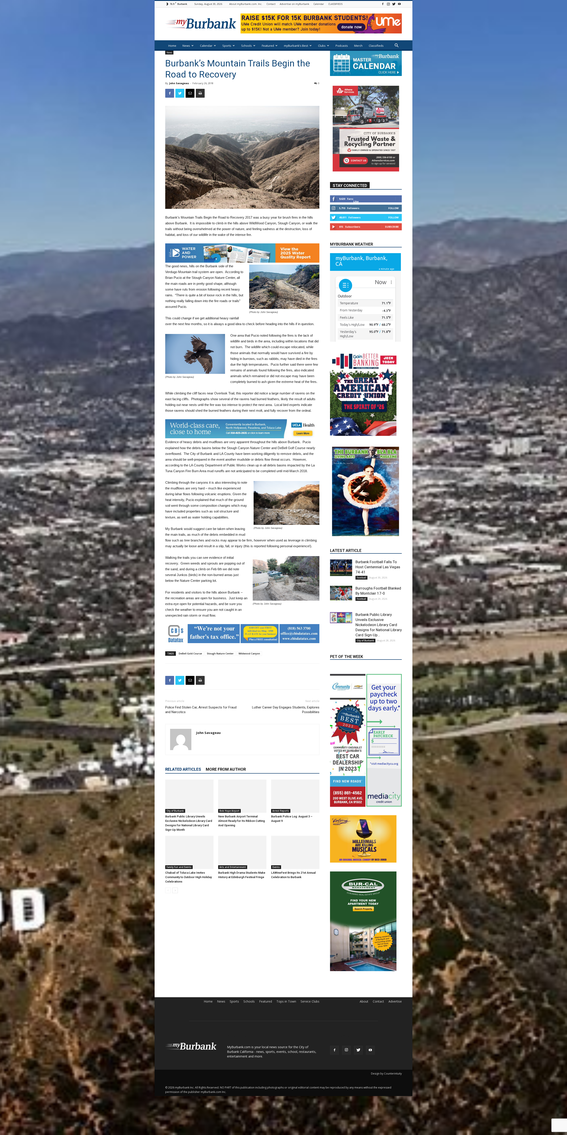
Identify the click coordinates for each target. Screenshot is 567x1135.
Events (276, 867)
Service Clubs (310, 1011)
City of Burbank (175, 810)
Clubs (322, 46)
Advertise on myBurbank (294, 4)
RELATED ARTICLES (183, 769)
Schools (246, 46)
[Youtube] (399, 4)
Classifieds (376, 46)
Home (172, 46)
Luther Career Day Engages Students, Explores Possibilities (285, 709)
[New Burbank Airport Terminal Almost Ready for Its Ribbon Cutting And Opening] (242, 796)
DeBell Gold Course (190, 653)
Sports (226, 46)
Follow (393, 221)
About (364, 1011)
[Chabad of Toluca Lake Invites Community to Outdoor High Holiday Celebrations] (189, 852)
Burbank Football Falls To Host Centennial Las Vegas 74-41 (377, 543)
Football (361, 554)
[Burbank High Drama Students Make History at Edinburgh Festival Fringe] (242, 852)
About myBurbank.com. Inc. (245, 4)
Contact (271, 4)
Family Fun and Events (179, 867)
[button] (396, 46)
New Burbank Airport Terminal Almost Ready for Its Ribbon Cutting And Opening (241, 821)
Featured (268, 46)
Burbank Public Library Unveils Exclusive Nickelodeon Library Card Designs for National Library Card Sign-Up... (378, 601)
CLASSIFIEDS (335, 4)
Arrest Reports (280, 810)
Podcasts (342, 46)
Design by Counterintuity (386, 1083)
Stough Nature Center (220, 653)
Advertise (395, 1011)
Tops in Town (286, 1011)
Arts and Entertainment (232, 867)
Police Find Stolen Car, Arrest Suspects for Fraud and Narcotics (201, 709)
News (186, 46)
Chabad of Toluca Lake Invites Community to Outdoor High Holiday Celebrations (188, 877)
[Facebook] (382, 4)
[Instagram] (388, 4)
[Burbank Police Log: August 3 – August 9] (295, 796)
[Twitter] (393, 4)
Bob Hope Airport (229, 810)
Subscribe (392, 239)
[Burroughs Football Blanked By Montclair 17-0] (341, 570)
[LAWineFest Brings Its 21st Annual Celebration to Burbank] (295, 852)
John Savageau (179, 83)
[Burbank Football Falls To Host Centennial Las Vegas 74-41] (341, 544)
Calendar (318, 4)
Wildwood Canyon (249, 653)
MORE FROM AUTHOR (226, 769)
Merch (358, 46)
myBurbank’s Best (296, 46)
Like (356, 214)
